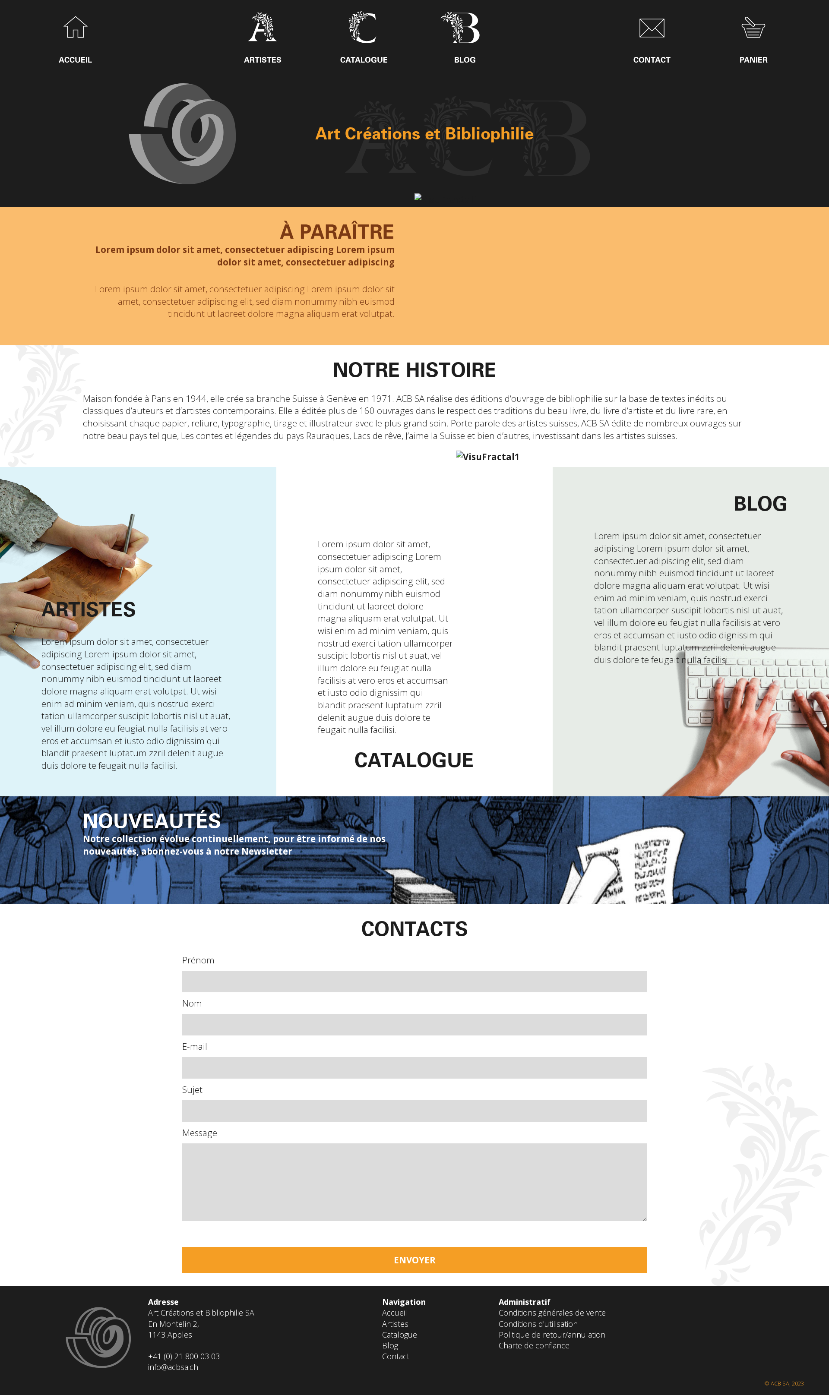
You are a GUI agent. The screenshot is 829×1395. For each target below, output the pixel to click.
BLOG (465, 59)
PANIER (754, 59)
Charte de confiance (534, 1345)
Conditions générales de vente (552, 1312)
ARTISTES (263, 59)
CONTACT (652, 59)
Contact (395, 1356)
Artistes (395, 1324)
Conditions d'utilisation (538, 1324)
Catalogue (399, 1334)
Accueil (394, 1312)
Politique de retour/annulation (552, 1334)
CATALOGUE (364, 59)
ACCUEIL (75, 59)
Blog (390, 1345)
